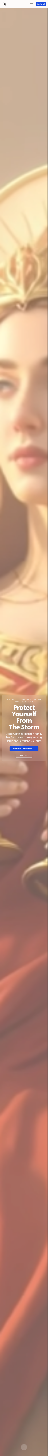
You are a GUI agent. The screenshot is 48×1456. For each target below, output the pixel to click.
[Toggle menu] (32, 4)
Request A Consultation (22, 749)
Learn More (24, 755)
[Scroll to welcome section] (24, 1448)
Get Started (41, 4)
